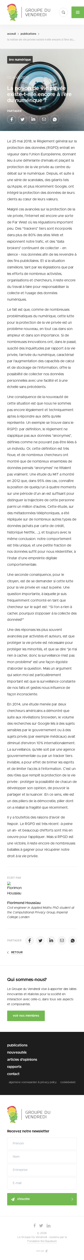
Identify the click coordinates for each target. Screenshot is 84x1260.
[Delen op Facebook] (11, 119)
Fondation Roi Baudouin (42, 1241)
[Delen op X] (22, 119)
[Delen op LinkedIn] (33, 119)
